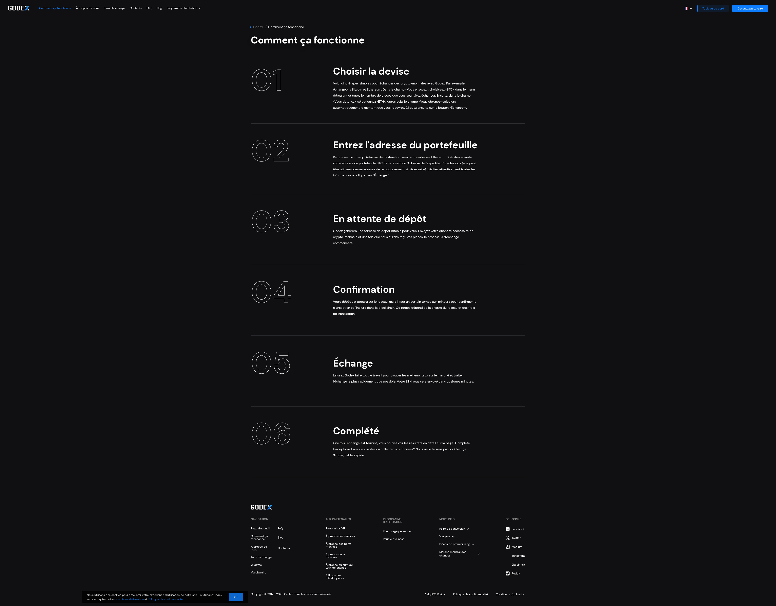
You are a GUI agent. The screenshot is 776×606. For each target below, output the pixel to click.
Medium (517, 546)
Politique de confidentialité (470, 594)
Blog (159, 8)
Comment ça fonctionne (55, 8)
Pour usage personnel (397, 531)
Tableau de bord (713, 8)
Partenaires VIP (335, 528)
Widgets (256, 564)
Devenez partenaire (750, 8)
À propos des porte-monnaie (339, 545)
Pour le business (393, 538)
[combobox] (184, 8)
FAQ (149, 8)
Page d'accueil (260, 528)
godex (258, 27)
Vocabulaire (258, 572)
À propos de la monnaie (335, 556)
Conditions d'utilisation (510, 594)
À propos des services (340, 536)
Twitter (516, 537)
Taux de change (114, 8)
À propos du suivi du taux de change (339, 566)
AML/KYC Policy (435, 594)
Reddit (516, 573)
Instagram (518, 555)
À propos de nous (87, 8)
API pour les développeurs (335, 577)
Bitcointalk (518, 564)
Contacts (136, 8)
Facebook (518, 529)
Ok (236, 597)
